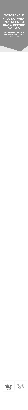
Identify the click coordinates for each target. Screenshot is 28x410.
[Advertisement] (14, 71)
